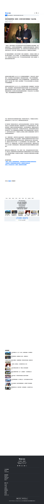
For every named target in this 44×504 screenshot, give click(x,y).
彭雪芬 (16, 198)
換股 (25, 198)
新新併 (33, 198)
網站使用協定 (6, 478)
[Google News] (26, 466)
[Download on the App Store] (19, 498)
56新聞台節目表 (6, 471)
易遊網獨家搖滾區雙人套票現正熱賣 (22, 207)
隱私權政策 (5, 476)
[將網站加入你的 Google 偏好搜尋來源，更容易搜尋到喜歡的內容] (22, 220)
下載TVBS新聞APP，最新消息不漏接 (22, 217)
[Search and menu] (38, 13)
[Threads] (21, 466)
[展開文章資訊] (38, 21)
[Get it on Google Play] (25, 498)
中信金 (6, 198)
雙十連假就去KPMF (22, 206)
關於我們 (5, 470)
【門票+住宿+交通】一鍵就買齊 (22, 208)
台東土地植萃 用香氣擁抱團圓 (22, 202)
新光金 (23, 198)
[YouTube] (24, 466)
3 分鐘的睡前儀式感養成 (22, 204)
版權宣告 (5, 479)
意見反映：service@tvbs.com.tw (22, 462)
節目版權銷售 (6, 490)
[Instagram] (23, 466)
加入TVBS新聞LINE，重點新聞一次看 (22, 218)
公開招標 (5, 491)
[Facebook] (18, 466)
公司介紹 (5, 484)
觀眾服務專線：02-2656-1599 (22, 463)
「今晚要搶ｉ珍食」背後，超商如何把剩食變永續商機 (15, 15)
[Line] (19, 466)
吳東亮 (10, 198)
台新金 (19, 198)
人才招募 (5, 486)
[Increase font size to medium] (34, 13)
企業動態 (5, 485)
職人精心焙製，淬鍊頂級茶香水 (22, 203)
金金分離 (29, 198)
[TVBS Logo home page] (8, 13)
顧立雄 (13, 198)
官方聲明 (5, 493)
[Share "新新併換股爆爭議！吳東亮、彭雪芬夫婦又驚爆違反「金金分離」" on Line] (36, 13)
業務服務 (5, 492)
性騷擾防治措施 (6, 477)
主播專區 (5, 487)
